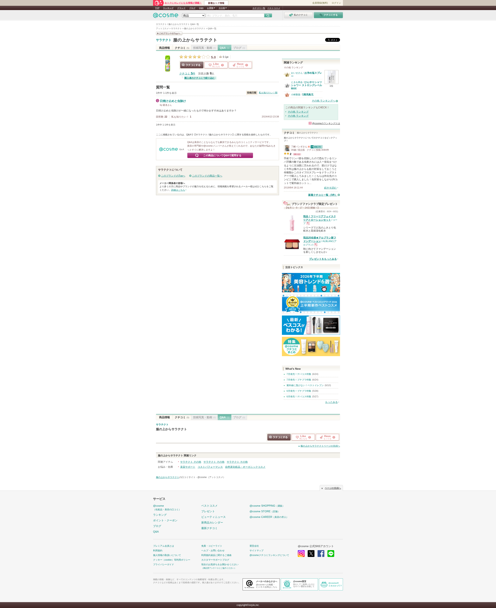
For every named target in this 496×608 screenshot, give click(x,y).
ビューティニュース (213, 516)
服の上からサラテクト (195, 40)
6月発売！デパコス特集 (299, 396)
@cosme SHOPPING (267, 505)
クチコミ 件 (187, 73)
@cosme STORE (265, 511)
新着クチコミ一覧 (322, 194)
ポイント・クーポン (165, 520)
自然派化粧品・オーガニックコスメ (245, 466)
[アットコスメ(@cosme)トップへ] (165, 16)
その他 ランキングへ (323, 100)
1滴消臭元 (307, 94)
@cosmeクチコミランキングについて (269, 555)
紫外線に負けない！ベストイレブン (305, 385)
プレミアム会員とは (163, 546)
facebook (321, 553)
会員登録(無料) (320, 3)
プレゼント (208, 511)
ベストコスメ (273, 8)
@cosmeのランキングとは (326, 123)
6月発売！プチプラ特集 (299, 391)
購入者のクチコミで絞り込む (199, 78)
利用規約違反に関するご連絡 (216, 555)
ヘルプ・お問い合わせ (213, 550)
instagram (301, 553)
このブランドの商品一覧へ (207, 175)
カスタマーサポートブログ (215, 559)
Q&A (201, 8)
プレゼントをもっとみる (323, 258)
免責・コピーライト (211, 546)
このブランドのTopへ (173, 175)
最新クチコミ (209, 528)
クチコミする (191, 65)
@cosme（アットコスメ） (211, 477)
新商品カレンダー (212, 522)
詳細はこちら (178, 190)
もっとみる (331, 402)
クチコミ (182, 47)
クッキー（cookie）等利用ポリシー (171, 559)
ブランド (181, 8)
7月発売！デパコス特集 (299, 374)
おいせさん (297, 73)
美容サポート (187, 466)
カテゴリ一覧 (258, 8)
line (330, 553)
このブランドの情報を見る (169, 33)
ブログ (192, 8)
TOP (157, 8)
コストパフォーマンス (210, 466)
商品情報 (164, 47)
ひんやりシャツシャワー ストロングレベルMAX (306, 85)
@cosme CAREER (269, 516)
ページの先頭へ (320, 446)
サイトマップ (257, 550)
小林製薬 (295, 94)
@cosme (167, 507)
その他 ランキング (298, 111)
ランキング (168, 8)
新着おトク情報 (216, 3)
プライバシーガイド (163, 564)
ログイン (336, 3)
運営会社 (254, 546)
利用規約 (157, 550)
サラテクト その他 (190, 461)
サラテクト (163, 40)
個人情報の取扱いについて (167, 555)
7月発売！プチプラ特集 (299, 379)
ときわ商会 (297, 82)
